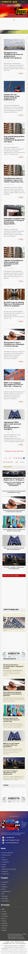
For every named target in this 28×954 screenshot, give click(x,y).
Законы (4, 921)
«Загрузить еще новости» (14, 451)
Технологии (5, 862)
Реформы (4, 923)
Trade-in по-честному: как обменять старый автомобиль (14, 483)
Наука (4, 866)
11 (18, 458)
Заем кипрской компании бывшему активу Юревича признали (14, 510)
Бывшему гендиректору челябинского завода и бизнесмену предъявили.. (14, 221)
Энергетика (5, 873)
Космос (4, 864)
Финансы (4, 886)
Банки (3, 889)
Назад (5, 458)
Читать (21, 73)
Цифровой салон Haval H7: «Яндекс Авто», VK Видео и (13, 479)
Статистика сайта (20, 943)
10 (16, 458)
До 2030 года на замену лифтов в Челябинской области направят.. (14, 304)
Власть (4, 918)
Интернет (5, 859)
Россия (4, 911)
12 (21, 458)
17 (11, 462)
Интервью (5, 898)
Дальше (22, 462)
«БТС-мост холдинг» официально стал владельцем (14, 567)
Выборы (4, 930)
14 (4, 462)
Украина (4, 914)
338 (17, 462)
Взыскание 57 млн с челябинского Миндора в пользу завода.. (14, 344)
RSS (13, 943)
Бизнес (4, 884)
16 (9, 462)
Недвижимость (6, 891)
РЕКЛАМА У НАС (7, 943)
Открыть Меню (15, 32)
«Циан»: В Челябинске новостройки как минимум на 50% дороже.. (13, 263)
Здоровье (5, 871)
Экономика (5, 882)
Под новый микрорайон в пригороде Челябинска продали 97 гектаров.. (14, 139)
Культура (5, 896)
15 (6, 462)
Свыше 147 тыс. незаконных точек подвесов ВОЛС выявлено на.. (12, 97)
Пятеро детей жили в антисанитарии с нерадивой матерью (14, 491)
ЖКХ (3, 894)
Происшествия (6, 855)
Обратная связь (19, 942)
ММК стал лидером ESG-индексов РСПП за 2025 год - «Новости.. (13, 384)
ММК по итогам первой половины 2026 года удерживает (14, 548)
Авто (3, 857)
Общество (5, 925)
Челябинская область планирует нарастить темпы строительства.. (14, 180)
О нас (12, 942)
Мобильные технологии (9, 869)
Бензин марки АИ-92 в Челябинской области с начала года (14, 530)
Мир (3, 909)
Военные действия (7, 852)
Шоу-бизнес (5, 901)
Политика (5, 916)
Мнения (4, 928)
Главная (7, 942)
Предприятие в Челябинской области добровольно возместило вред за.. (13, 55)
